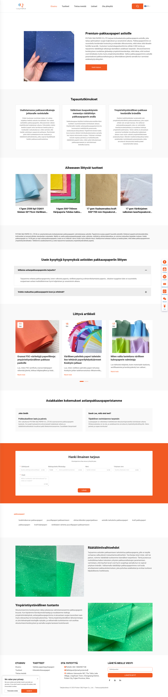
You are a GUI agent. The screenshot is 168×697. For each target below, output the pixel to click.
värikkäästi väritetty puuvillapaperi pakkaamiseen (70, 525)
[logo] (21, 6)
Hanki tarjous (96, 67)
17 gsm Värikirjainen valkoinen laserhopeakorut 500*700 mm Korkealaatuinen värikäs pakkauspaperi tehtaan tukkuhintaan (136, 210)
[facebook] (109, 680)
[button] (82, 381)
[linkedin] (120, 680)
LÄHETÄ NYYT (130, 675)
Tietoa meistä (80, 6)
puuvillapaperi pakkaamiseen (58, 520)
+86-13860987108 (79, 667)
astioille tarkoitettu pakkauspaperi (115, 520)
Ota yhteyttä (107, 6)
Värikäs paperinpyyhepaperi (43, 667)
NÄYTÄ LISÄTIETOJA (31, 190)
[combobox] (53, 470)
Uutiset (94, 6)
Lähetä (84, 490)
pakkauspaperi (24, 525)
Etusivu (54, 6)
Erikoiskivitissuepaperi (41, 670)
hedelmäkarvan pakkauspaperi (30, 520)
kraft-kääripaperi (40, 525)
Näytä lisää (21, 375)
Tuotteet (65, 6)
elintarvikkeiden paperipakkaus (86, 520)
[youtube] (115, 680)
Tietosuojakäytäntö (101, 688)
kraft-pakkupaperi (139, 520)
